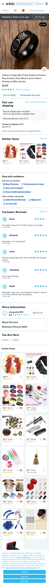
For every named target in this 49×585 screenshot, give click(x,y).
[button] (36, 3)
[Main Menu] (3, 4)
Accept (24, 572)
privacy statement (22, 557)
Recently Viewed (37, 10)
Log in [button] (40, 3)
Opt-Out (24, 576)
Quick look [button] (11, 154)
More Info (24, 581)
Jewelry (16, 340)
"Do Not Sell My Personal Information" (21, 567)
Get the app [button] (40, 17)
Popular (6, 10)
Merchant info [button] (38, 313)
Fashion (5, 340)
